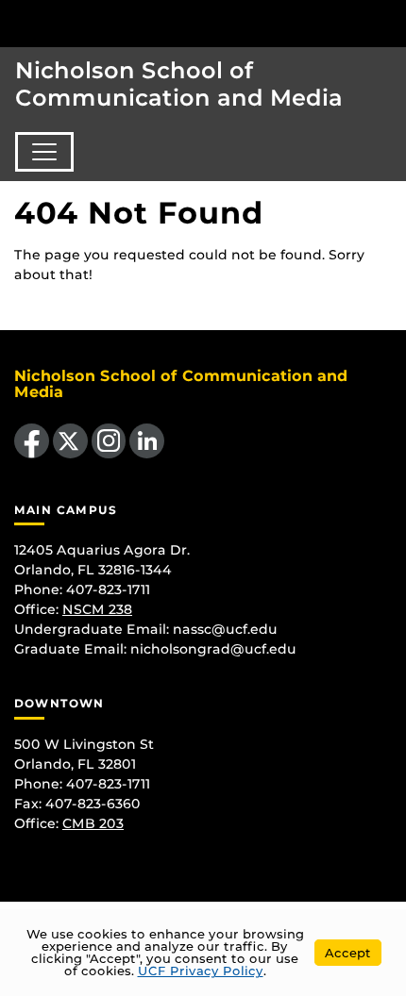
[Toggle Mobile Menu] (387, 22)
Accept (348, 952)
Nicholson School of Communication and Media (179, 84)
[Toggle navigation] (44, 152)
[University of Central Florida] (143, 23)
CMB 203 (93, 823)
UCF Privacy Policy (200, 970)
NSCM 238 (97, 609)
